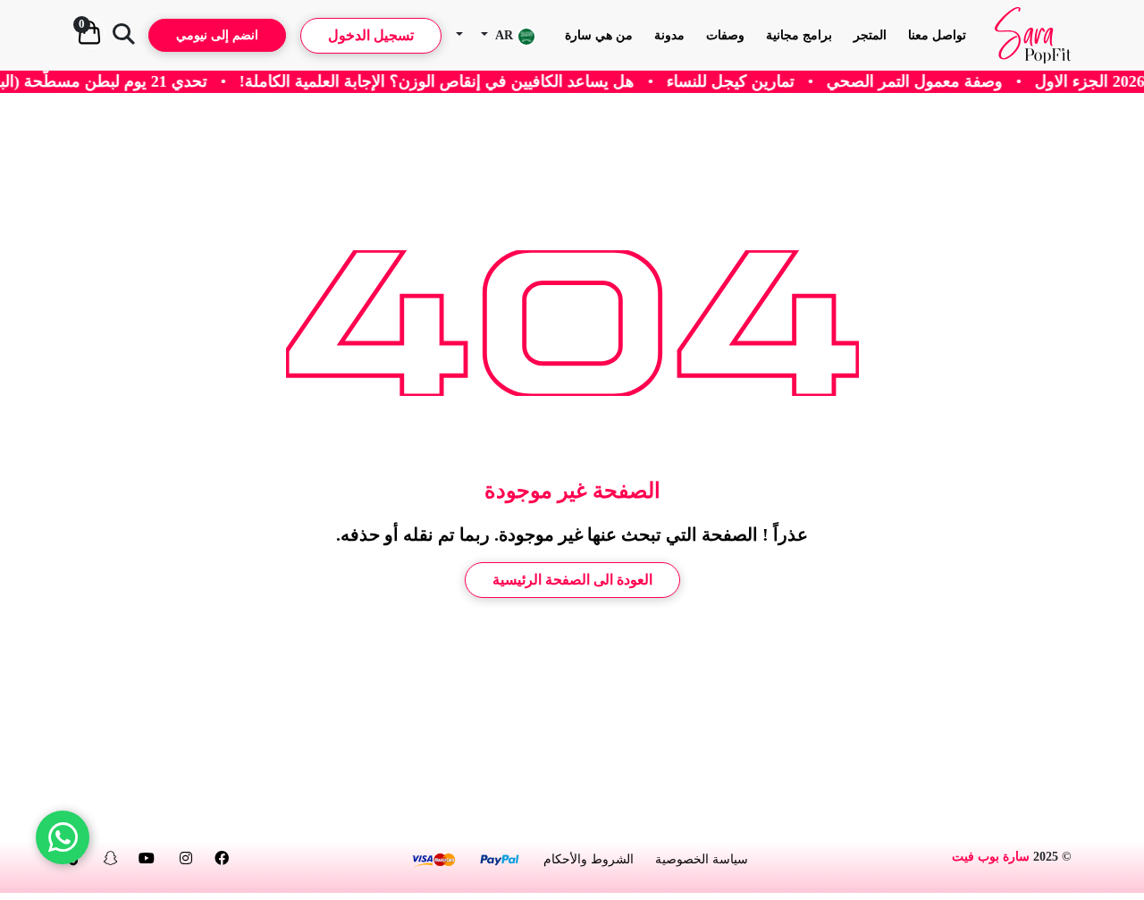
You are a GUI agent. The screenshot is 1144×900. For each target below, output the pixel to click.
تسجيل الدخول (371, 35)
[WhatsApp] (62, 837)
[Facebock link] (221, 858)
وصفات (725, 35)
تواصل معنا (937, 35)
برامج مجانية (799, 35)
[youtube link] (147, 858)
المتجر (870, 35)
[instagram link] (186, 858)
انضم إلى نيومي (217, 35)
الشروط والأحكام (588, 859)
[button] (508, 35)
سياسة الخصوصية (701, 859)
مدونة (669, 35)
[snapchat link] (111, 858)
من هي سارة (599, 35)
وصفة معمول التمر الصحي (936, 81)
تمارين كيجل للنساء (752, 81)
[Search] (123, 35)
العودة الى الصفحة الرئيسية (572, 579)
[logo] (1033, 35)
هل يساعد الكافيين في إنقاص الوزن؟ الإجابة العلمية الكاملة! (459, 81)
